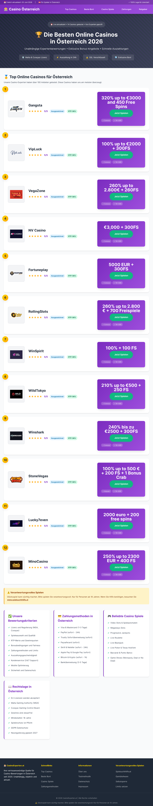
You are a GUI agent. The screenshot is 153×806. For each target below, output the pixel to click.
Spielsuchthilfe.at (123, 771)
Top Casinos (70, 9)
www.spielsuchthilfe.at (17, 600)
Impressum (83, 786)
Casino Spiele (107, 9)
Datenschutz (84, 781)
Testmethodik (84, 776)
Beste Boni (89, 9)
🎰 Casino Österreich (22, 9)
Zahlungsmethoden (49, 786)
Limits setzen (122, 786)
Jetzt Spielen (121, 113)
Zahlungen (126, 9)
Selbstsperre (121, 781)
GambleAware (122, 776)
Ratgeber (143, 9)
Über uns (82, 771)
